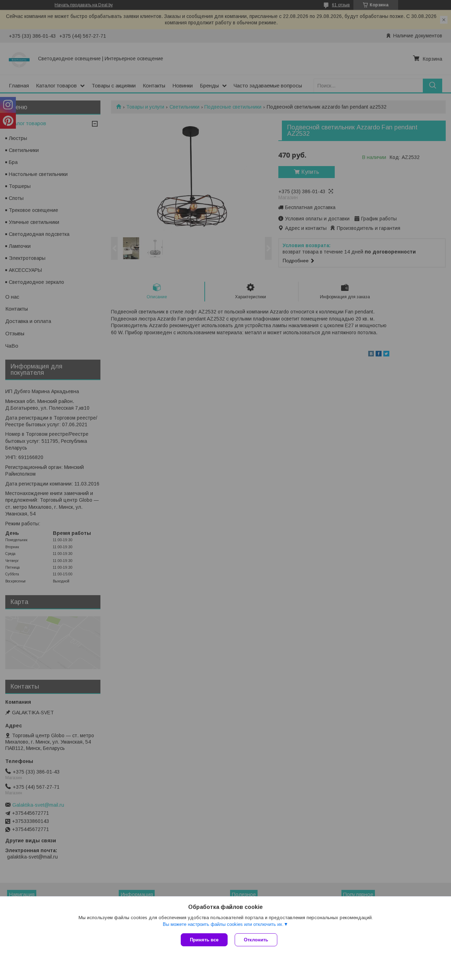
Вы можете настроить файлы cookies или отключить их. (223, 924)
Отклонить (256, 939)
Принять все (204, 939)
